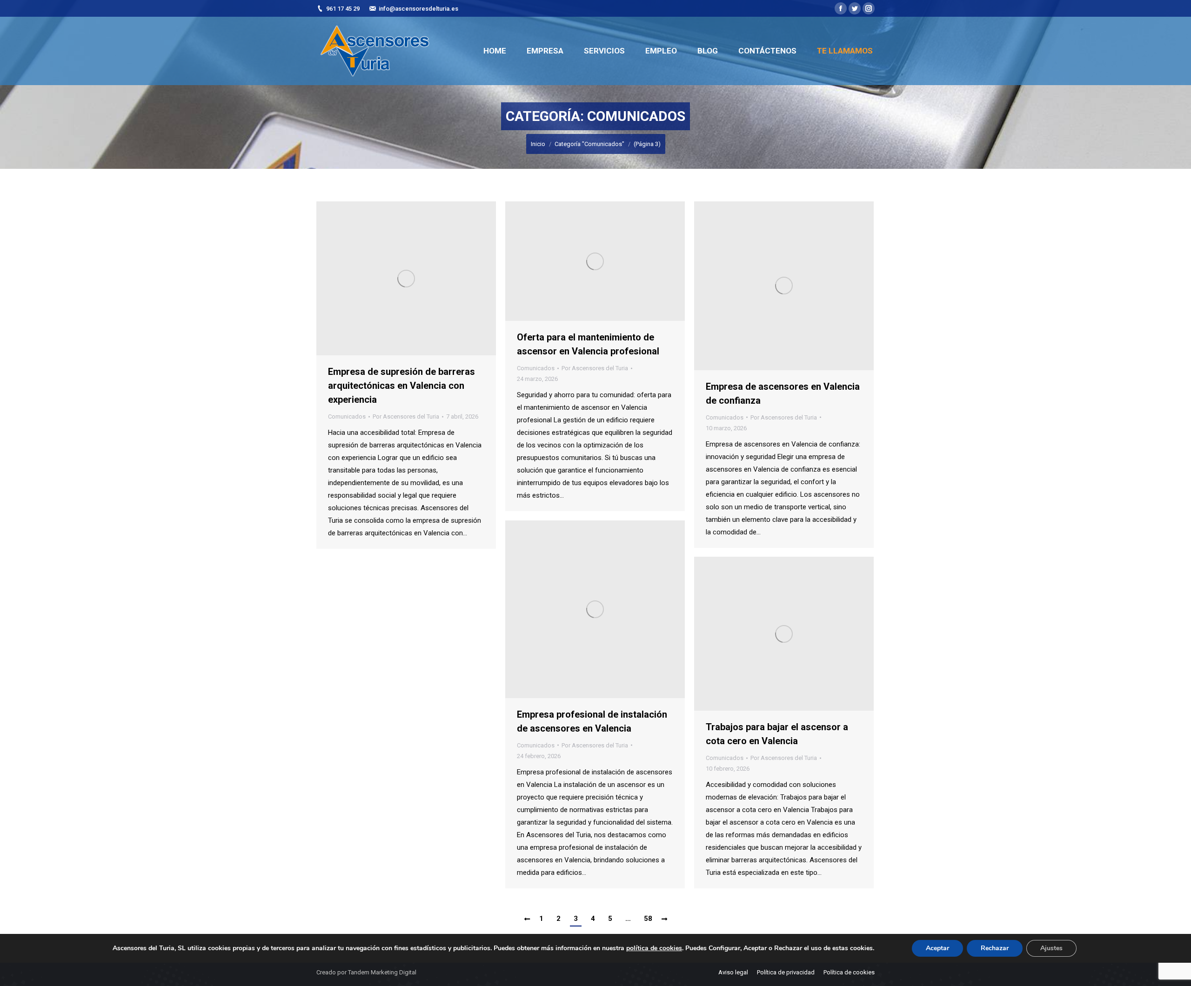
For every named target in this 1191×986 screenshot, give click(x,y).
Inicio (538, 143)
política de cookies (654, 948)
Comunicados (347, 416)
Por (406, 416)
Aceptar (937, 948)
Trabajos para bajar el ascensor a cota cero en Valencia (777, 733)
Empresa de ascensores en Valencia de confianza (783, 393)
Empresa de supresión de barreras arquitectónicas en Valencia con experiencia (401, 385)
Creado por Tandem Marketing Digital (366, 972)
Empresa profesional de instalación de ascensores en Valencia (592, 721)
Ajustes (1051, 948)
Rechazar (995, 948)
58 (648, 918)
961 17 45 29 (343, 8)
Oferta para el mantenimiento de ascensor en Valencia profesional (588, 344)
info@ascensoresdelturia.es (418, 8)
